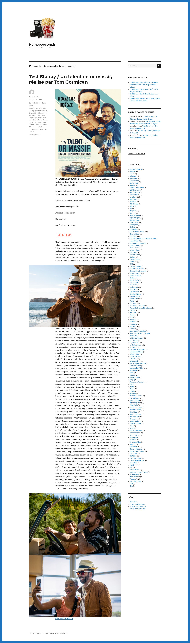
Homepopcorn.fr (42, 44)
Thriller (132, 465)
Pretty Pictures (135, 398)
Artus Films (134, 195)
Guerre (132, 315)
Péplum (132, 387)
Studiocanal (134, 447)
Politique (133, 393)
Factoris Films (135, 296)
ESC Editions (134, 283)
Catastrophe (134, 222)
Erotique (133, 278)
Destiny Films (134, 250)
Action (132, 174)
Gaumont (133, 313)
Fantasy (132, 301)
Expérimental (134, 292)
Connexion (133, 502)
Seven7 (132, 428)
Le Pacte (132, 347)
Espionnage (134, 287)
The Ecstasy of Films (137, 461)
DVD (131, 264)
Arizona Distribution (137, 188)
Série (131, 426)
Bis (131, 209)
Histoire (132, 320)
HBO (131, 317)
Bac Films (133, 199)
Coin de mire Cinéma (137, 232)
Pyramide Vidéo (135, 410)
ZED (131, 484)
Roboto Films (134, 417)
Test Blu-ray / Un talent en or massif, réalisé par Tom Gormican (70, 79)
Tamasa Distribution (137, 451)
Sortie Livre (134, 437)
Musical (132, 375)
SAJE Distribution (136, 421)
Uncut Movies (134, 470)
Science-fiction (135, 424)
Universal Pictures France (139, 472)
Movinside (133, 370)
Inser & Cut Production (138, 331)
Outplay (132, 380)
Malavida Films (135, 361)
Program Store (135, 400)
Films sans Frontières (137, 306)
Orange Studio (135, 377)
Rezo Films (133, 412)
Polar (131, 389)
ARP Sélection (134, 190)
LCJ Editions (134, 343)
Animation (133, 178)
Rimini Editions (135, 414)
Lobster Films (134, 354)
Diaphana (133, 252)
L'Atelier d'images (136, 338)
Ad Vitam (133, 176)
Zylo (131, 486)
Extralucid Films (135, 294)
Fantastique (134, 299)
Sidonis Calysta (135, 433)
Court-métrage (135, 246)
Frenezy (132, 310)
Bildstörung (134, 204)
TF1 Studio (133, 454)
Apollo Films (134, 183)
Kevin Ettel (39, 111)
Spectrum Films (135, 442)
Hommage (133, 324)
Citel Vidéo (133, 229)
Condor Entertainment (138, 243)
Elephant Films (135, 273)
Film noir (133, 303)
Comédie (32, 103)
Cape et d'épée (135, 218)
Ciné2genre (134, 225)
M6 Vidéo (133, 359)
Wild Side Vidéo (135, 481)
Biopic (132, 206)
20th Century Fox (136, 169)
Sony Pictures (134, 435)
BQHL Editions (135, 215)
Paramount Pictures (137, 382)
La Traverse (134, 340)
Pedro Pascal (38, 120)
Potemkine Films (136, 396)
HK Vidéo (133, 322)
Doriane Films (135, 259)
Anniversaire (134, 181)
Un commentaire (35, 134)
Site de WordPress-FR (137, 509)
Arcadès (132, 185)
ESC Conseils (134, 280)
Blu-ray (31, 111)
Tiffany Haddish (34, 127)
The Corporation (135, 458)
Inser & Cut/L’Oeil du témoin (140, 333)
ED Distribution (135, 266)
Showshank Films (136, 430)
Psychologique (135, 403)
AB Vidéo (133, 172)
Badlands (133, 202)
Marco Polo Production (138, 363)
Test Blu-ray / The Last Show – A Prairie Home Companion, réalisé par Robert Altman (144, 84)
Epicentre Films (135, 276)
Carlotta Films (135, 220)
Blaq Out (133, 211)
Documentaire (135, 255)
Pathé (132, 384)
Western (133, 479)
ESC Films (133, 285)
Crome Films (134, 248)
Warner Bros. (134, 477)
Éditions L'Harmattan (137, 269)
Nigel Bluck (37, 117)
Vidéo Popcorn (135, 474)
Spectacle (133, 440)
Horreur (132, 326)
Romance (133, 419)
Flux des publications (137, 504)
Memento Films (135, 366)
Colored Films (134, 234)
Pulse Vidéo (134, 405)
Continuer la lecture (64, 618)
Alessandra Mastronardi (37, 108)
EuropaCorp (134, 289)
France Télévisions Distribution (141, 308)
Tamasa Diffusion (136, 449)
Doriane (132, 257)
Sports (132, 444)
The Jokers (133, 463)
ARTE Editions (135, 192)
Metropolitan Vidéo (136, 368)
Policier (132, 391)
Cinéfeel (132, 227)
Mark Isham (38, 113)
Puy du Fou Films (136, 407)
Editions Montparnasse (138, 271)
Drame (132, 262)
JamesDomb (33, 97)
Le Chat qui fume (135, 345)
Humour (133, 329)
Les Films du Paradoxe (137, 350)
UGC (131, 467)
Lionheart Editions (136, 352)
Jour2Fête (133, 336)
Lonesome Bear (135, 357)
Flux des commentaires (138, 506)
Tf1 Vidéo (133, 456)
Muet (131, 373)
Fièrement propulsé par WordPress (55, 633)
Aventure (133, 197)
